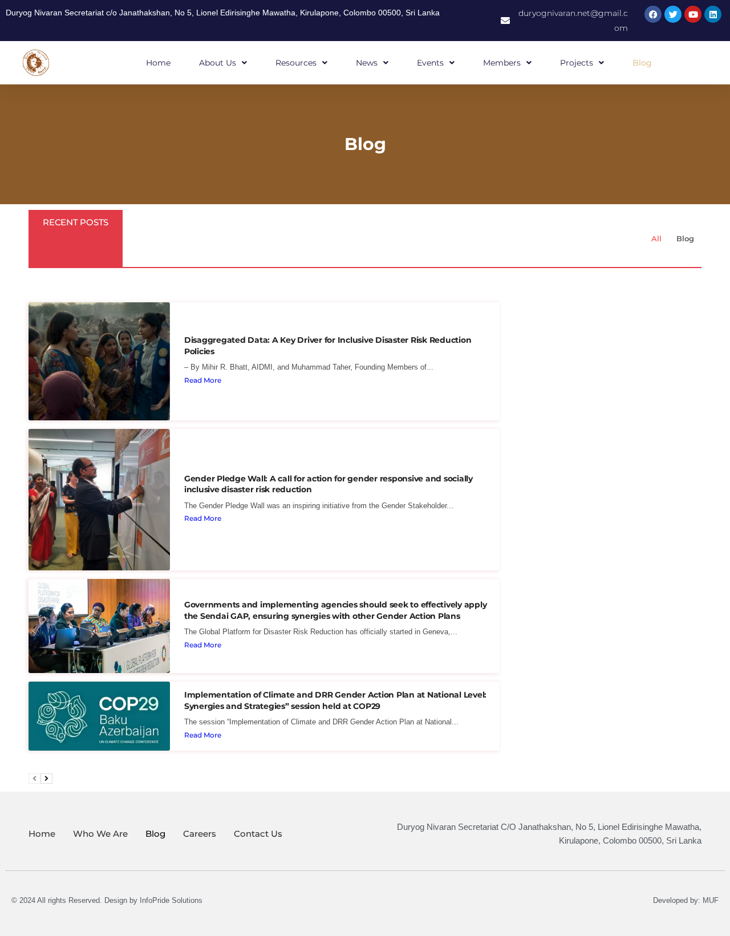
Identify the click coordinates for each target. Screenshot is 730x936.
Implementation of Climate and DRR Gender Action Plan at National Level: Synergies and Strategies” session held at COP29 (335, 700)
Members (502, 63)
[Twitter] (673, 14)
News (367, 63)
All (656, 238)
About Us (217, 63)
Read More (202, 380)
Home (158, 63)
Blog (642, 63)
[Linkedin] (712, 14)
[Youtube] (692, 14)
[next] (46, 778)
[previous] (34, 778)
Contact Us (258, 833)
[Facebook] (653, 14)
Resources (296, 63)
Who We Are (100, 833)
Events (430, 63)
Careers (199, 833)
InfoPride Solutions (171, 900)
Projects (576, 63)
